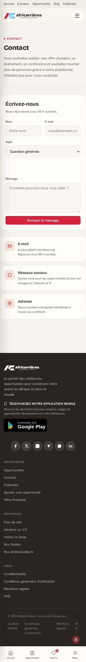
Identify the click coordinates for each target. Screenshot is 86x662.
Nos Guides (12, 544)
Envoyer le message (43, 220)
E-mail (49, 122)
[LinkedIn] (70, 446)
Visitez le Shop (15, 537)
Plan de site (13, 522)
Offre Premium (15, 500)
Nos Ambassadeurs (18, 552)
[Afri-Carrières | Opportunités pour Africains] (36, 16)
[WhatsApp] (59, 446)
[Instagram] (37, 446)
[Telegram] (48, 446)
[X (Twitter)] (26, 446)
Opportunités (41, 4)
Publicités (69, 4)
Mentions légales (17, 589)
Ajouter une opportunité (22, 492)
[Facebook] (15, 446)
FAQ (7, 596)
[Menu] (77, 16)
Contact (10, 477)
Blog (57, 4)
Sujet (8, 142)
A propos (23, 4)
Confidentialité (15, 574)
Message (11, 179)
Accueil (9, 4)
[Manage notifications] (76, 639)
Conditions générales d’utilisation (29, 581)
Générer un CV (15, 529)
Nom (8, 122)
